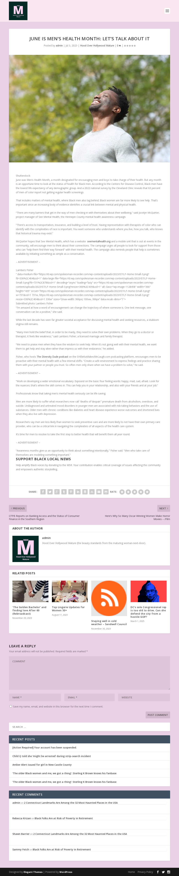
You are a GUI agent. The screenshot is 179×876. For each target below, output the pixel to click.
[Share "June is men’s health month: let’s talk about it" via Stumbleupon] (91, 491)
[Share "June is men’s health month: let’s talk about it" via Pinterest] (70, 491)
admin (59, 45)
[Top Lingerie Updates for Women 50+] (70, 591)
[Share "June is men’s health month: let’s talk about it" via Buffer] (84, 491)
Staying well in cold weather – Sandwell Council (109, 622)
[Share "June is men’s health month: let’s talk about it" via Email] (98, 491)
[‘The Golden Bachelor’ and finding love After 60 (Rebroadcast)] (30, 591)
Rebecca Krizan (21, 818)
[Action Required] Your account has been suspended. (44, 747)
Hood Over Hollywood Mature (97, 45)
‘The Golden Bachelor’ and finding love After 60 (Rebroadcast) (29, 610)
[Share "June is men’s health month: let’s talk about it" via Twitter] (49, 491)
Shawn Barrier (21, 834)
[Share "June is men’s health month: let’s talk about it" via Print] (105, 491)
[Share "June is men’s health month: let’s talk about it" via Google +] (56, 491)
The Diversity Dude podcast (52, 356)
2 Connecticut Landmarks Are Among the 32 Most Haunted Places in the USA (71, 802)
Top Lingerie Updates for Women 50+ (68, 608)
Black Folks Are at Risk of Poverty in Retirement (64, 818)
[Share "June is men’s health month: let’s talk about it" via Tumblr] (63, 491)
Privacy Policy (145, 872)
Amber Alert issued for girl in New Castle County (42, 764)
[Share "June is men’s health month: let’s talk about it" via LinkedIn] (77, 491)
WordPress (65, 872)
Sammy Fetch (20, 849)
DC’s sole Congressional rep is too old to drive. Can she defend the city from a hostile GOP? (148, 611)
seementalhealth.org (98, 241)
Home (131, 872)
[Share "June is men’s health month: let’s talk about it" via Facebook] (43, 491)
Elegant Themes (33, 872)
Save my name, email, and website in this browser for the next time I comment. (58, 706)
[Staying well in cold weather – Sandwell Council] (109, 598)
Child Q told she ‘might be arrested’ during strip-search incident (51, 756)
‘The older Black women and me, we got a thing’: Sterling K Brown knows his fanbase (64, 773)
